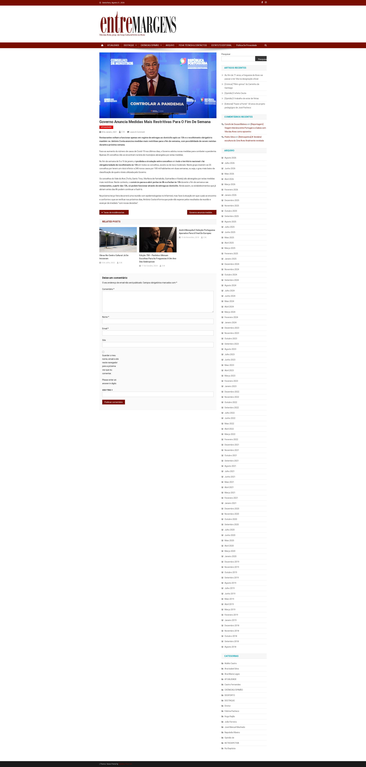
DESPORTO (230, 695)
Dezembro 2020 (232, 508)
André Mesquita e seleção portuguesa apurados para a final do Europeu (197, 231)
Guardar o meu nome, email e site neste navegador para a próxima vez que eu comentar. (110, 364)
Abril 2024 (229, 307)
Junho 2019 (230, 594)
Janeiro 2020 (230, 556)
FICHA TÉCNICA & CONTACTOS (193, 45)
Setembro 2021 (232, 461)
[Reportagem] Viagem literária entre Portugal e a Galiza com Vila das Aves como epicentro (245, 128)
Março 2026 (230, 184)
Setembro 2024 (232, 280)
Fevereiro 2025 (231, 253)
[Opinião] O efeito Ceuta (235, 93)
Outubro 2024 (231, 275)
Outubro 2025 (231, 211)
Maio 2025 (229, 237)
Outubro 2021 (231, 455)
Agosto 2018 (230, 647)
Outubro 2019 (231, 572)
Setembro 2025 (232, 216)
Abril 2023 (229, 370)
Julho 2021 (230, 471)
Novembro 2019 (232, 567)
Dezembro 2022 (232, 392)
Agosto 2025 (230, 222)
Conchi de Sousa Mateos (236, 124)
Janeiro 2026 (230, 195)
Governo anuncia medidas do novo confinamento (202, 212)
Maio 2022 (229, 423)
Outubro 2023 (231, 338)
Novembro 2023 (232, 333)
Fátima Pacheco (232, 711)
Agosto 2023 (230, 349)
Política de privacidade (246, 45)
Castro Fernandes (233, 684)
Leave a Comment (137, 132)
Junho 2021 (230, 477)
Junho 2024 (230, 296)
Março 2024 (230, 312)
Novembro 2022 (232, 397)
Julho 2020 (230, 530)
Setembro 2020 (232, 524)
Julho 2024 (230, 291)
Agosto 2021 (230, 466)
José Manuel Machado (235, 727)
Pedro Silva (230, 137)
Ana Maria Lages (232, 674)
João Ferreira (231, 722)
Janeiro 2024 (230, 322)
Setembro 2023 (232, 344)
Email (105, 328)
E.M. (123, 132)
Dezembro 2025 (232, 200)
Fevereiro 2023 (231, 381)
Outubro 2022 (231, 402)
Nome (105, 317)
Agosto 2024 (230, 285)
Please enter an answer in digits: (109, 382)
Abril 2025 (229, 243)
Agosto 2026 (230, 158)
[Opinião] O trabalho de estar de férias (242, 98)
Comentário (108, 289)
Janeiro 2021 (230, 503)
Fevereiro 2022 (231, 439)
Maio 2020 (229, 540)
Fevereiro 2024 (231, 317)
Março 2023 (230, 376)
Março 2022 (230, 434)
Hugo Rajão (230, 716)
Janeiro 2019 (230, 620)
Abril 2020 (229, 546)
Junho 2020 (230, 535)
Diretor (228, 706)
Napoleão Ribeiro (232, 732)
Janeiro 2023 (230, 386)
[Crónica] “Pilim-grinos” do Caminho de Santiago (242, 86)
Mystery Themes (125, 764)
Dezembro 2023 (232, 328)
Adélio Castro (231, 663)
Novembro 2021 (232, 450)
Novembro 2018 (232, 631)
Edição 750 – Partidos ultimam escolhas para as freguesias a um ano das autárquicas (157, 258)
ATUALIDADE (113, 45)
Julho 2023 (230, 354)
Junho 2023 (230, 360)
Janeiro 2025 (230, 259)
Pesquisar (225, 54)
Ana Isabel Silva (232, 669)
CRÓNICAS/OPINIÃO (150, 45)
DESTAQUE (129, 45)
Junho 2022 (230, 418)
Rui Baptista (230, 748)
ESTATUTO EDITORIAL (221, 45)
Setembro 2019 (232, 578)
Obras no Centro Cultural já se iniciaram (113, 257)
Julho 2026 (230, 163)
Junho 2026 (230, 168)
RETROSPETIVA (232, 743)
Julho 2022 (230, 413)
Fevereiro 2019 (231, 615)
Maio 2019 (229, 599)
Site (104, 340)
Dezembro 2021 (232, 445)
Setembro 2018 (232, 641)
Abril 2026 (229, 179)
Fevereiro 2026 (231, 189)
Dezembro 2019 (232, 562)
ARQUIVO (170, 45)
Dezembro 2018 (232, 625)
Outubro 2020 (231, 519)
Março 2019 (230, 609)
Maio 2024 (229, 301)
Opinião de (229, 738)
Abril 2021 (229, 487)
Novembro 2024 (232, 269)
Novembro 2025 (232, 206)
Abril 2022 (229, 429)
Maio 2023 (229, 365)
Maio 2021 (229, 482)
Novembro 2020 (232, 514)
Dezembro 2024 (232, 264)
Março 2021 (230, 492)
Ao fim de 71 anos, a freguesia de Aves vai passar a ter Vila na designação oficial (244, 77)
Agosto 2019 (230, 583)
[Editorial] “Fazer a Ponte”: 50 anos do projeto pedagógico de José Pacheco (245, 106)
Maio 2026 (229, 174)
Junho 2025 (230, 232)
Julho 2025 (230, 227)
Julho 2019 (230, 588)
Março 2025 (230, 248)
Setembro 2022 (232, 407)
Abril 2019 (229, 604)
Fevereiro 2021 (231, 498)
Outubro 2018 (231, 636)
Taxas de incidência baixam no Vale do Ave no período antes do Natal (116, 212)
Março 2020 (230, 551)
